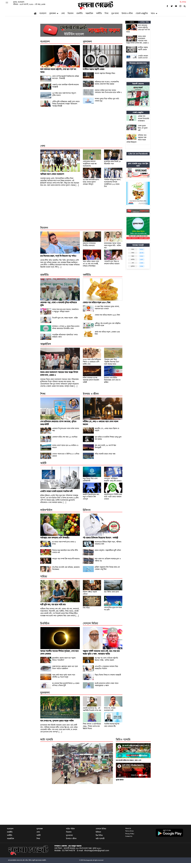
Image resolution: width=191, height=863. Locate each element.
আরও (153, 13)
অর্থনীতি (99, 13)
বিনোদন (70, 13)
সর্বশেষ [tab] (132, 22)
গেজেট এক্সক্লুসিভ (142, 13)
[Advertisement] (81, 128)
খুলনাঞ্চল (52, 13)
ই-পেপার (183, 2)
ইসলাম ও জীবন (127, 13)
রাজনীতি (79, 13)
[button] (45, 763)
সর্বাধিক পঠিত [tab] (144, 22)
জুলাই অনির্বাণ (119, 780)
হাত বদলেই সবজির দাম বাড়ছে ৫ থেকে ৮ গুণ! (128, 760)
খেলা (63, 13)
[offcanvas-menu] (7, 3)
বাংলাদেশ (42, 13)
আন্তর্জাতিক (89, 13)
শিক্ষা (106, 13)
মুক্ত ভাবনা (115, 13)
